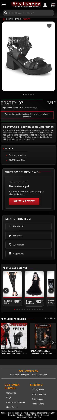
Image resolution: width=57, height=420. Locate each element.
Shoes (26, 19)
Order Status (11, 407)
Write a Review (24, 201)
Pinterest (43, 375)
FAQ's (8, 398)
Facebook (14, 375)
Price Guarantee (39, 394)
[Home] (4, 19)
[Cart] (52, 5)
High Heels (14, 19)
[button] (51, 290)
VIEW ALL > (50, 318)
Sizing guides (37, 399)
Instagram (25, 375)
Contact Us (11, 393)
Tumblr (34, 375)
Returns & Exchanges (15, 402)
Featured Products (13, 319)
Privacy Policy (38, 390)
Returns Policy (38, 404)
